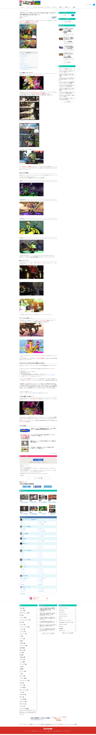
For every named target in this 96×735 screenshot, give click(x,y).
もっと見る (66, 62)
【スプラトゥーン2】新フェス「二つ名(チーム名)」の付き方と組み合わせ (66, 99)
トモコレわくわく (62, 612)
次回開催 (22, 536)
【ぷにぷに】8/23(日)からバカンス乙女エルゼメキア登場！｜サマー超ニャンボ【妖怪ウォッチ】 (47, 618)
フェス (28, 7)
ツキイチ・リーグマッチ (24, 626)
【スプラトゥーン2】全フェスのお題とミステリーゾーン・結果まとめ (66, 71)
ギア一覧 (40, 571)
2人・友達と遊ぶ (42, 578)
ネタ (21, 673)
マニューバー (23, 59)
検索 (94, 5)
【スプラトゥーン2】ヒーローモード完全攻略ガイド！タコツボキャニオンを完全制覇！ (66, 82)
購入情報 (22, 584)
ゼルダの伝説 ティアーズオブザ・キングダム (66, 622)
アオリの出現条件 (42, 531)
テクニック (22, 629)
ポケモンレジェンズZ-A (63, 614)
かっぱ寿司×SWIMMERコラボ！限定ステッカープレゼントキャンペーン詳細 (47, 622)
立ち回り (40, 564)
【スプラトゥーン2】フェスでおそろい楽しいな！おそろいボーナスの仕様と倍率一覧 (66, 85)
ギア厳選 (40, 580)
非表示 (30, 52)
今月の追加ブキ (23, 694)
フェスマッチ (23, 617)
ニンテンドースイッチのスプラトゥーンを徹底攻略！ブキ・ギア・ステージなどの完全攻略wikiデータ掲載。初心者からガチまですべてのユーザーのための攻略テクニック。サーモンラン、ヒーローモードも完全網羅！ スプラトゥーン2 (48, 724)
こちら (41, 462)
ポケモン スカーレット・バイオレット (65, 620)
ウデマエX (22, 531)
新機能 (21, 668)
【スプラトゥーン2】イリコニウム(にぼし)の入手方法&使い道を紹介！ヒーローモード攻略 (66, 79)
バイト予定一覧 (66, 21)
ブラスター (23, 60)
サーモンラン (54, 7)
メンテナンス (22, 631)
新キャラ (22, 696)
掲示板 (74, 7)
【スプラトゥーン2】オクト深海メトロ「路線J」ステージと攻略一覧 (66, 96)
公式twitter (36, 392)
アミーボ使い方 (23, 580)
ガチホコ (22, 692)
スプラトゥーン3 (23, 633)
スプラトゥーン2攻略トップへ (36, 598)
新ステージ (22, 675)
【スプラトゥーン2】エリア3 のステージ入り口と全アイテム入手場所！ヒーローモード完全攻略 (66, 89)
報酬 (40, 562)
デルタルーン (61, 626)
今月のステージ (23, 701)
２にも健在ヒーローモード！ (25, 54)
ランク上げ (41, 582)
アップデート (35, 7)
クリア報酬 (41, 524)
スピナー (22, 62)
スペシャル (23, 571)
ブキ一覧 (22, 569)
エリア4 (22, 557)
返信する (22, 475)
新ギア (21, 615)
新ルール (22, 622)
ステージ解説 (22, 687)
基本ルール (23, 562)
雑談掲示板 (23, 593)
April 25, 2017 (38, 376)
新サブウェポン (23, 703)
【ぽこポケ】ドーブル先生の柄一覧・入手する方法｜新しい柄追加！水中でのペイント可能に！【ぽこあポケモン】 (47, 614)
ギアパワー (23, 573)
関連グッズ (41, 584)
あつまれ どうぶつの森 (62, 624)
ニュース (22, 7)
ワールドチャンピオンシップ (25, 619)
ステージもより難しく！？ (25, 65)
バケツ (22, 57)
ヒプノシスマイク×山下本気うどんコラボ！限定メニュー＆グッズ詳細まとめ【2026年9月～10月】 (47, 629)
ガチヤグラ (22, 706)
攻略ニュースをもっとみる (47, 633)
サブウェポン (41, 569)
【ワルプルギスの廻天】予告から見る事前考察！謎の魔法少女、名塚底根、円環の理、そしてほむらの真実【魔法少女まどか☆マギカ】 (47, 609)
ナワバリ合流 (41, 589)
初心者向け (22, 643)
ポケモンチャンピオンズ (63, 616)
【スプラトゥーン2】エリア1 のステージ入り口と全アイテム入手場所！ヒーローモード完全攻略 (66, 75)
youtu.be (22, 90)
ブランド (22, 582)
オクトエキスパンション (41, 7)
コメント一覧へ (37, 478)
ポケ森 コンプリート (62, 630)
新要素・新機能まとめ (25, 578)
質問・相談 (41, 591)
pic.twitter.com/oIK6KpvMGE (50, 374)
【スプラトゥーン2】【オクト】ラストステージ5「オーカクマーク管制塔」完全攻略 (66, 93)
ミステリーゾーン (23, 645)
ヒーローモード (48, 7)
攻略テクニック (67, 7)
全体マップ (23, 524)
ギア (21, 666)
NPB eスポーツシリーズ (24, 612)
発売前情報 (22, 647)
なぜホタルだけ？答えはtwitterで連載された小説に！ (29, 67)
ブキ (21, 636)
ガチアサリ (22, 659)
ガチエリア (22, 610)
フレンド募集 (23, 589)
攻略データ (61, 7)
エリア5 (40, 557)
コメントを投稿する (38, 459)
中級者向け (22, 657)
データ (21, 652)
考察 (21, 640)
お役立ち (22, 608)
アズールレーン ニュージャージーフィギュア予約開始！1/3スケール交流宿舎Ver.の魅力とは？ (47, 625)
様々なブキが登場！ (24, 56)
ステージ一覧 (41, 573)
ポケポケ (60, 618)
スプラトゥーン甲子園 (24, 708)
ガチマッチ (22, 685)
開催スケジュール (24, 564)
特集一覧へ (55, 453)
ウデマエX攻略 (23, 699)
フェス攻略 (41, 536)
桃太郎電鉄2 (61, 628)
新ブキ (21, 682)
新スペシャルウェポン (24, 689)
